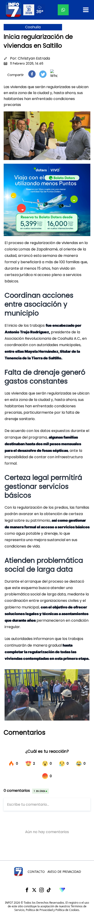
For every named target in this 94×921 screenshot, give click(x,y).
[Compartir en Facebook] (32, 74)
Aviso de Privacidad (64, 871)
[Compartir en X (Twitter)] (43, 74)
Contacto (36, 871)
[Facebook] (27, 890)
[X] (34, 890)
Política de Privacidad (39, 910)
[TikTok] (49, 890)
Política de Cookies (67, 910)
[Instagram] (41, 890)
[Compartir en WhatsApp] (53, 74)
